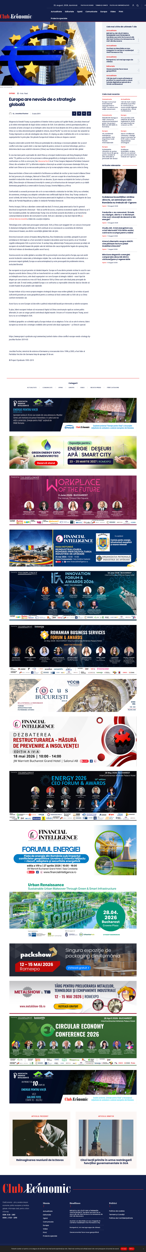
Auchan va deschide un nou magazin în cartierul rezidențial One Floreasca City (120, 50)
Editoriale (110, 66)
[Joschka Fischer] (11, 113)
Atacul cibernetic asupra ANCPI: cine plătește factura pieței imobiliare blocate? (117, 243)
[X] (79, 113)
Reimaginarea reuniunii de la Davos (40, 1160)
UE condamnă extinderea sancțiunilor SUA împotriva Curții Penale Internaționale (108, 138)
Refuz (131, 1249)
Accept (123, 1249)
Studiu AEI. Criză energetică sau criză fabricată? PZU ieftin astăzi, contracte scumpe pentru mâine (118, 230)
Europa (123, 115)
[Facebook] (74, 113)
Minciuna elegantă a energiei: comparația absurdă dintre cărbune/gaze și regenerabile (116, 257)
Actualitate (111, 30)
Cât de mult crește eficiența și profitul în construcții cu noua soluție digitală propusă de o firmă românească (119, 81)
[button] (137, 5)
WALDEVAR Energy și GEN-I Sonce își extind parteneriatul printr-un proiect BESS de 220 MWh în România (110, 122)
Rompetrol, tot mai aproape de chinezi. (119, 61)
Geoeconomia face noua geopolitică (117, 70)
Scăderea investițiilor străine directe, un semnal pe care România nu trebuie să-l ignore (129, 153)
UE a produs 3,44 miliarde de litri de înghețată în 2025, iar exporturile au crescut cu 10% (128, 121)
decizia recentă (21, 219)
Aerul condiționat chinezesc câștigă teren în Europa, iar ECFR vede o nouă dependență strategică (128, 138)
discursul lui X (43, 161)
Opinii (12, 93)
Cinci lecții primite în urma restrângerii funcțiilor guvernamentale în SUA (106, 1162)
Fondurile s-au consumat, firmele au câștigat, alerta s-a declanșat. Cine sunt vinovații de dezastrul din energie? (119, 216)
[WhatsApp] (89, 113)
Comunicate (107, 99)
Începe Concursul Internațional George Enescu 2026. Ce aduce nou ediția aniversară (110, 105)
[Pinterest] (84, 113)
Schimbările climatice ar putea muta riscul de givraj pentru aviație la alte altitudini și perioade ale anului (110, 154)
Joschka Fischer (21, 114)
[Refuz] (143, 1249)
